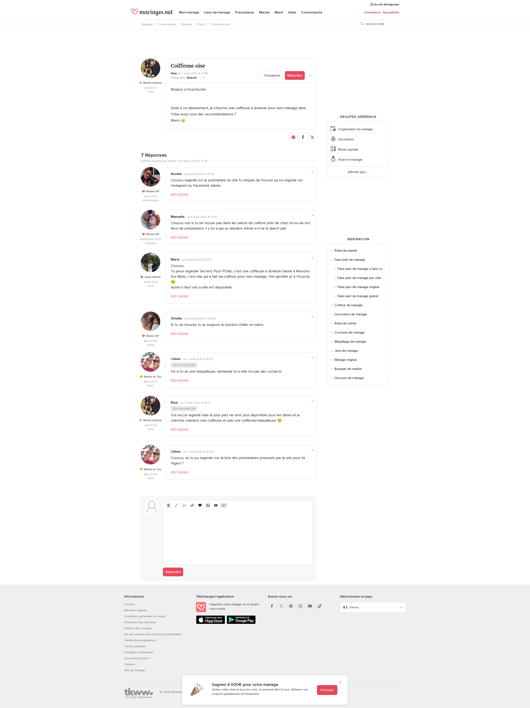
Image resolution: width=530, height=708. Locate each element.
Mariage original (346, 360)
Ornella (176, 318)
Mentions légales (135, 610)
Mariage (147, 24)
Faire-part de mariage (350, 260)
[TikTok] (319, 606)
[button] (293, 137)
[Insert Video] (216, 505)
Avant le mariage (350, 160)
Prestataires (244, 12)
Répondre (294, 75)
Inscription (391, 12)
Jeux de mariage (346, 351)
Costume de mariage (350, 332)
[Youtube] (310, 606)
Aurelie (176, 174)
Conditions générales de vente (145, 616)
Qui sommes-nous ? (137, 658)
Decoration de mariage (351, 314)
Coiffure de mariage (349, 305)
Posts (201, 24)
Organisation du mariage (355, 129)
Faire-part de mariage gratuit (358, 296)
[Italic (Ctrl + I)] (176, 505)
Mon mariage (189, 12)
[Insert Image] (208, 505)
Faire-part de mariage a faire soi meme (363, 269)
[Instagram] (300, 606)
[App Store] (210, 623)
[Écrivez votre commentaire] (237, 535)
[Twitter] (281, 606)
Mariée (264, 12)
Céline (175, 359)
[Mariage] (152, 13)
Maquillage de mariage (350, 342)
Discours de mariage (349, 378)
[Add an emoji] (200, 505)
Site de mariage (134, 670)
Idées (292, 12)
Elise (174, 73)
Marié (279, 12)
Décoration (346, 139)
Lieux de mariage (217, 12)
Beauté (187, 24)
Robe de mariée (346, 251)
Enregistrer (272, 75)
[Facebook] (272, 606)
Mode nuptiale (348, 149)
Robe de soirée (345, 323)
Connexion (372, 12)
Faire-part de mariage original (358, 287)
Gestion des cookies (138, 628)
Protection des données (140, 622)
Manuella (177, 217)
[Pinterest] (291, 606)
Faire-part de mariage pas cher (359, 278)
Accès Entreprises (386, 4)
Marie (175, 259)
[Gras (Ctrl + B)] (168, 505)
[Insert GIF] (223, 505)
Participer (327, 690)
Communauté (311, 12)
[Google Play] (241, 623)
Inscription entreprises (138, 652)
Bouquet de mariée (348, 369)
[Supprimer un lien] (184, 505)
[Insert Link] (192, 505)
